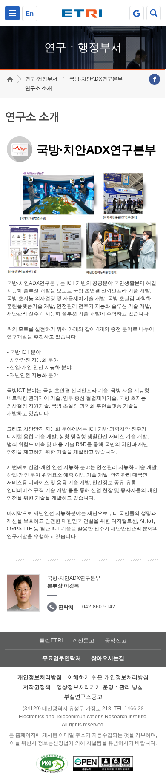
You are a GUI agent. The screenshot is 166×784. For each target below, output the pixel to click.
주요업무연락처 (61, 658)
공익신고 (116, 640)
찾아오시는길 (107, 658)
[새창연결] (154, 79)
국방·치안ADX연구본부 (96, 79)
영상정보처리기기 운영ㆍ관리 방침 (100, 687)
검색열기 (153, 13)
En (30, 13)
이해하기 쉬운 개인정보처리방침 (108, 677)
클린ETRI (51, 640)
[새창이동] (136, 13)
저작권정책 (37, 687)
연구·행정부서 (41, 79)
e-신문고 (83, 640)
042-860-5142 (98, 607)
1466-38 (134, 709)
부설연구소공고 (83, 697)
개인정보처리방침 (39, 677)
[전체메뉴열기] (12, 13)
